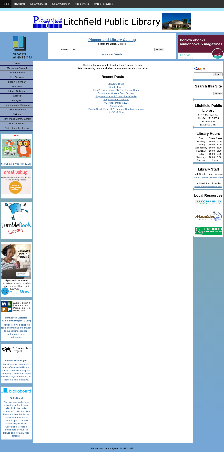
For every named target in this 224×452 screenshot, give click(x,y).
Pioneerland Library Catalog (112, 40)
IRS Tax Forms (17, 123)
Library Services (38, 3)
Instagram (17, 100)
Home (6, 3)
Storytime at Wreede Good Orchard (116, 93)
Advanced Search (112, 54)
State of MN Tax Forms (17, 128)
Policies (17, 114)
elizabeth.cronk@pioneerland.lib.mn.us (208, 177)
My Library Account (17, 68)
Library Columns (16, 91)
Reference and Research (17, 105)
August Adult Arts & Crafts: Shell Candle (116, 96)
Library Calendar (61, 3)
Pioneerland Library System (17, 118)
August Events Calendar (116, 99)
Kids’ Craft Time (116, 112)
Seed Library (116, 87)
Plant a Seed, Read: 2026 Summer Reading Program (116, 109)
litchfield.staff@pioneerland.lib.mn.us (208, 187)
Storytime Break (116, 84)
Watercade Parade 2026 (116, 102)
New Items (19, 3)
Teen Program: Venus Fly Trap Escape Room (116, 90)
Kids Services (82, 3)
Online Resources (103, 3)
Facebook (17, 95)
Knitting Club (116, 106)
